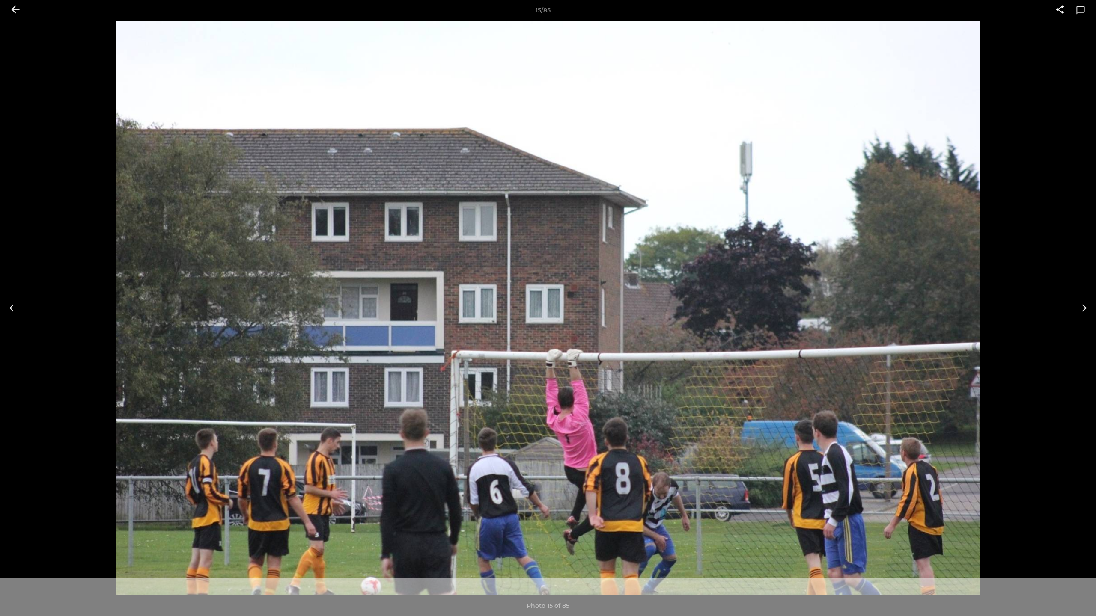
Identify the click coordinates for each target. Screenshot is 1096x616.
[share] (1060, 10)
